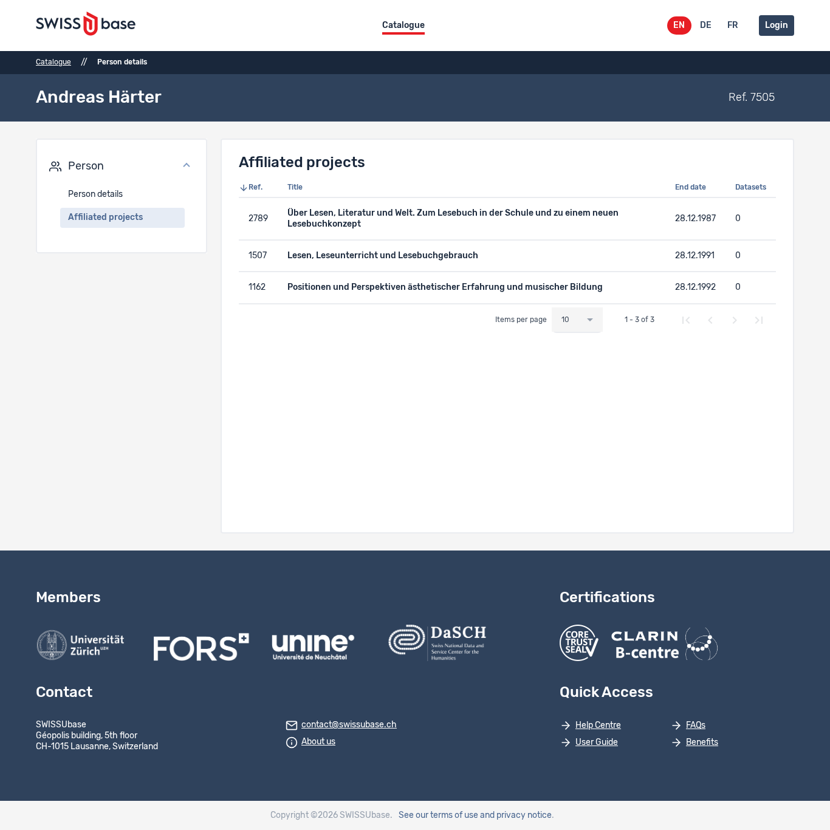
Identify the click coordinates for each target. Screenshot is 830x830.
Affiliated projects (105, 217)
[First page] (686, 320)
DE (706, 25)
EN (679, 25)
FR (732, 25)
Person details (95, 194)
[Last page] (759, 320)
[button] (121, 166)
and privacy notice (516, 815)
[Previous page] (710, 320)
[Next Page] (734, 320)
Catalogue (403, 25)
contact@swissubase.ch (349, 725)
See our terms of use (438, 815)
